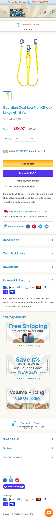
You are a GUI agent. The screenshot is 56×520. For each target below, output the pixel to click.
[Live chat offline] (49, 512)
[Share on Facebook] (28, 226)
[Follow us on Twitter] (11, 480)
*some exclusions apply (28, 345)
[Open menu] (4, 13)
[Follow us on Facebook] (5, 480)
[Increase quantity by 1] (32, 138)
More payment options (28, 180)
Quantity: (7, 138)
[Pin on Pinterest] (34, 226)
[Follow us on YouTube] (17, 480)
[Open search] (39, 12)
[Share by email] (47, 226)
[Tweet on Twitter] (40, 226)
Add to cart (28, 163)
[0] (51, 12)
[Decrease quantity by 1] (17, 138)
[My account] (45, 12)
